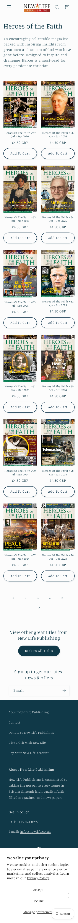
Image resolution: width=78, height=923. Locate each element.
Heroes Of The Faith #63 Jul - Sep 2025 (20, 303)
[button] (9, 7)
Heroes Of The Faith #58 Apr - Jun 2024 (58, 472)
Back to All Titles (39, 651)
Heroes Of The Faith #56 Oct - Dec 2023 (58, 557)
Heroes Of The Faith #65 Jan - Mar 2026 (20, 219)
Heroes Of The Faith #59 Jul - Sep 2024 (20, 472)
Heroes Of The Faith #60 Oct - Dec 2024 (58, 388)
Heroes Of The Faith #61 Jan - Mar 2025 (20, 388)
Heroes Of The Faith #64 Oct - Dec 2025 (58, 219)
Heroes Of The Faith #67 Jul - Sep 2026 (20, 134)
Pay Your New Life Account (29, 753)
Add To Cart (20, 153)
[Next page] (39, 608)
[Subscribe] (64, 690)
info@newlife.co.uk (35, 831)
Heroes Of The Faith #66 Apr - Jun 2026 (58, 134)
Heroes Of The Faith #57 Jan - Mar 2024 (20, 557)
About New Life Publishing (29, 712)
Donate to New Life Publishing (31, 732)
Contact (14, 722)
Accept (38, 890)
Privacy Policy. (38, 878)
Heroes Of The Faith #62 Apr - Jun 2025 (58, 303)
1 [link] (13, 598)
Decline (38, 901)
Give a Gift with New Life (27, 742)
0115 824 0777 (28, 822)
